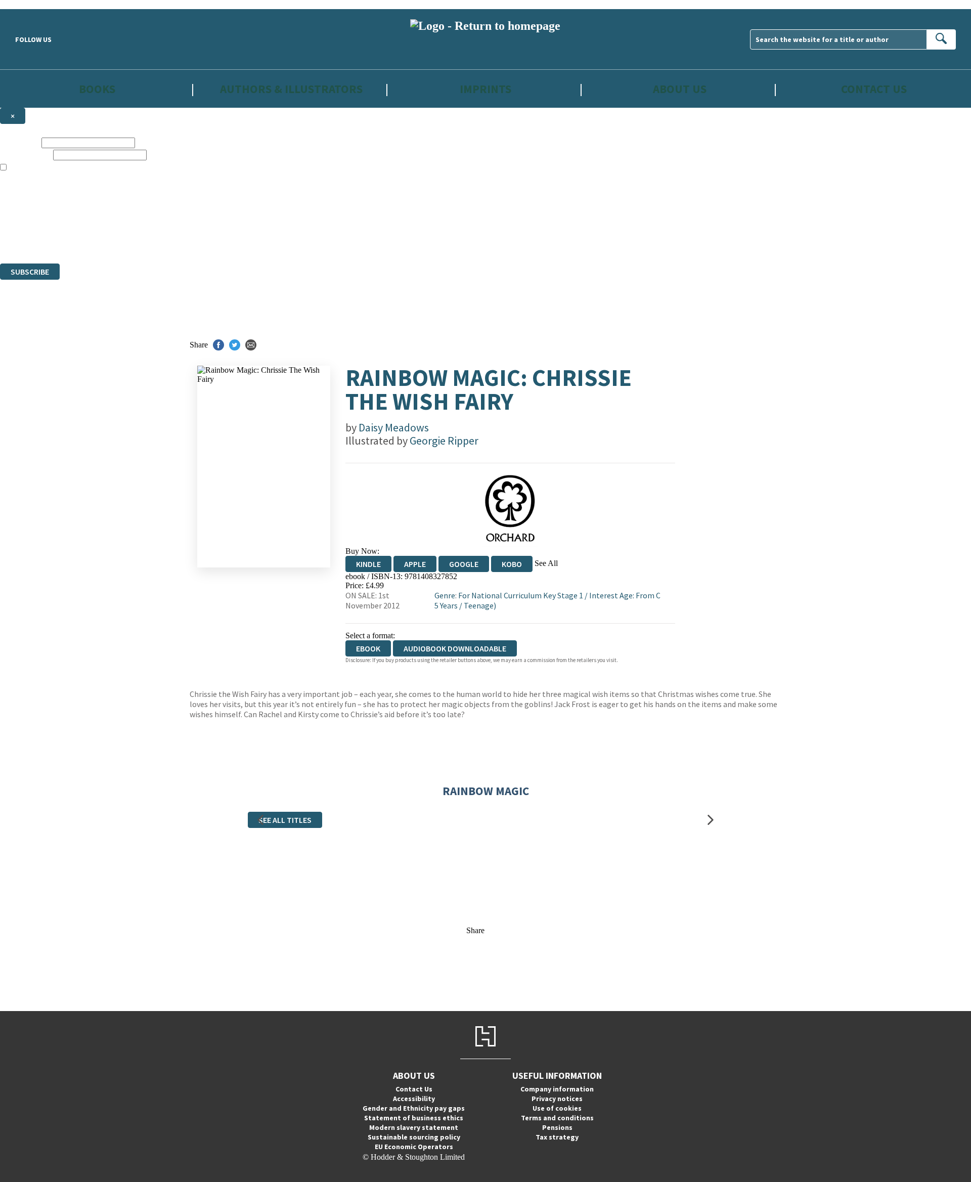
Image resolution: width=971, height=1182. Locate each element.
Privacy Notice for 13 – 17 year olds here (94, 186)
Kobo (512, 564)
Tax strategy (557, 1137)
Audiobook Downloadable (455, 648)
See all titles (285, 820)
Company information (557, 1088)
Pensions (557, 1127)
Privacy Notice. (199, 240)
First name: (19, 142)
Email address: (25, 154)
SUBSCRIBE (30, 272)
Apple (415, 564)
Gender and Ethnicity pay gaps (414, 1108)
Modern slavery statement (413, 1127)
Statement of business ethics (413, 1117)
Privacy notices (557, 1098)
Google (463, 564)
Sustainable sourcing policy (414, 1137)
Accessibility (414, 1098)
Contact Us (874, 88)
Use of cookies (557, 1108)
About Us (680, 88)
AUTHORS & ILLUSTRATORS (291, 88)
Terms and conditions (557, 1117)
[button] (260, 819)
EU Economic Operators (414, 1146)
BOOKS (97, 88)
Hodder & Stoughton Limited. (117, 222)
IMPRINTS (485, 88)
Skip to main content (33, 4)
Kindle (368, 564)
